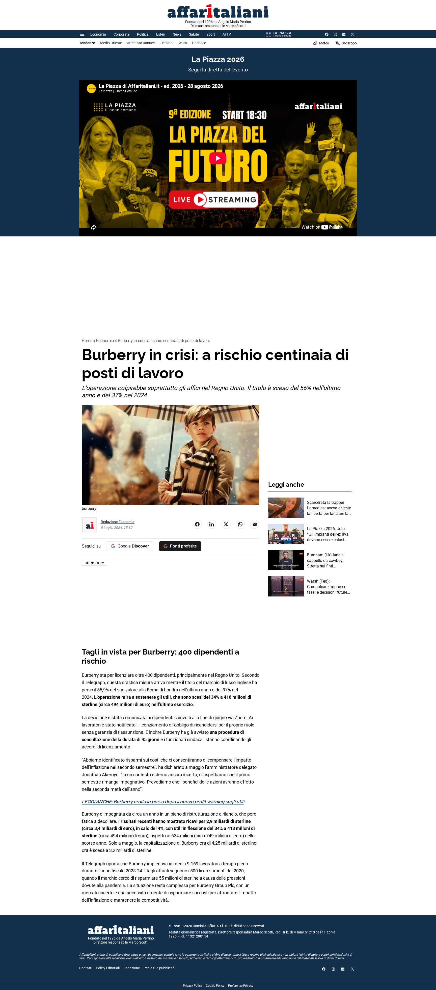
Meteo (324, 43)
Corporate (121, 34)
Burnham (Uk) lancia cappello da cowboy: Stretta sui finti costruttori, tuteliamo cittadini (325, 561)
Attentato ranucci (141, 43)
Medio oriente (111, 43)
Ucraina (166, 43)
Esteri (160, 34)
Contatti (85, 968)
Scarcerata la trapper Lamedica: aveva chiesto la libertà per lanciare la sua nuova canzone (329, 508)
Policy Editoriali (108, 968)
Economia (98, 34)
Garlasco (199, 43)
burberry (94, 563)
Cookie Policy (215, 985)
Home (87, 340)
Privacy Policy (192, 985)
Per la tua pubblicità (159, 968)
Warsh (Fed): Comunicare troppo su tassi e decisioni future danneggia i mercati (327, 587)
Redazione (131, 968)
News (177, 34)
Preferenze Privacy (240, 985)
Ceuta (182, 43)
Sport (210, 34)
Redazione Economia (117, 522)
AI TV (227, 34)
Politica (143, 34)
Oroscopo (349, 43)
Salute (194, 34)
